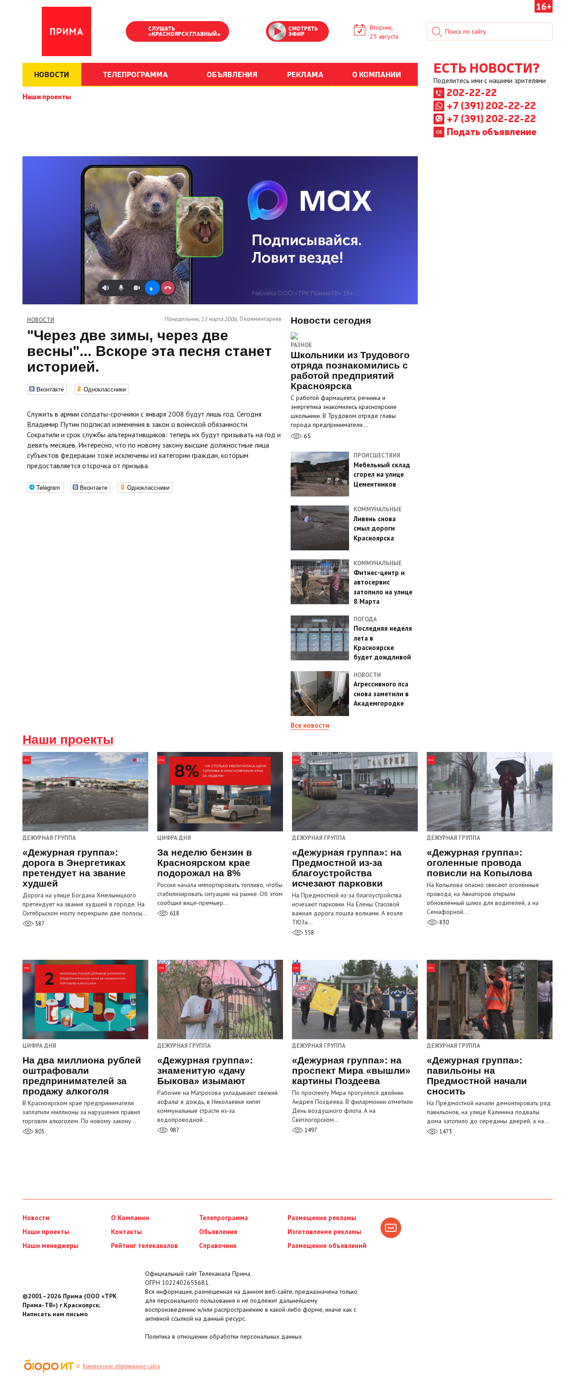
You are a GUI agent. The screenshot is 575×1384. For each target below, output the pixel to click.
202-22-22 (472, 92)
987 (173, 1130)
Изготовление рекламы (324, 1231)
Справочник (218, 1245)
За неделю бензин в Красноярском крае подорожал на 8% (204, 862)
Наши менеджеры (50, 1245)
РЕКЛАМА (305, 74)
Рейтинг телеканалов (144, 1245)
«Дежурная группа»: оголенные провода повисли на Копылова (479, 862)
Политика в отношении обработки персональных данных (223, 1336)
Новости (35, 1217)
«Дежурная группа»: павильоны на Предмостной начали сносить (477, 1075)
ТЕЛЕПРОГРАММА (135, 74)
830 (443, 922)
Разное (301, 345)
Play (137, 32)
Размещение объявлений (327, 1245)
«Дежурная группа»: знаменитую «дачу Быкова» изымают (205, 1070)
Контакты (126, 1231)
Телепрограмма (223, 1217)
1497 (310, 1130)
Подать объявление (491, 131)
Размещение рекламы (322, 1217)
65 (306, 436)
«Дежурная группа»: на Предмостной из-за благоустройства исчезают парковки (347, 867)
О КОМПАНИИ (376, 74)
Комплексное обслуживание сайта (121, 1366)
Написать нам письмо (55, 1314)
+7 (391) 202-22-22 (491, 105)
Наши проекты (46, 96)
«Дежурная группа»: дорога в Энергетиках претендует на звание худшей (74, 867)
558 (308, 932)
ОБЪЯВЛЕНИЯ (232, 74)
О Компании (130, 1217)
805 (39, 1131)
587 (39, 923)
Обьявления (218, 1231)
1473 (445, 1131)
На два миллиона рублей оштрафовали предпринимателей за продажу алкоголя (81, 1075)
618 (173, 913)
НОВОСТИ (51, 74)
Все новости (310, 725)
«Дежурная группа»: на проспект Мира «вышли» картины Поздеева (351, 1070)
